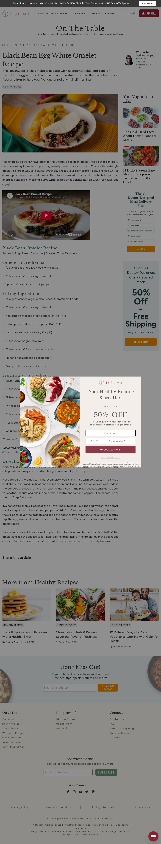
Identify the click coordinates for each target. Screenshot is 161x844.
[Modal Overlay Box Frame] (80, 3)
